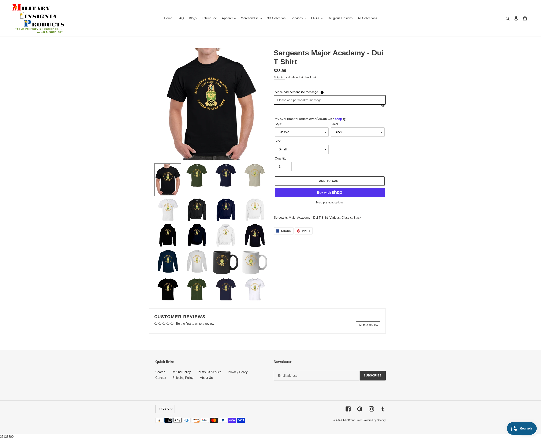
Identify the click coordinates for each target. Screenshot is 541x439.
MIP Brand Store (353, 420)
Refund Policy (181, 372)
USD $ (164, 409)
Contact (160, 377)
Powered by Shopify (374, 420)
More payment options (329, 202)
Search (160, 372)
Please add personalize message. (296, 92)
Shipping (279, 77)
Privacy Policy (238, 372)
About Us (206, 377)
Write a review (368, 325)
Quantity (280, 158)
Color (334, 124)
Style (278, 124)
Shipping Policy (183, 377)
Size (278, 141)
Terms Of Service (209, 372)
